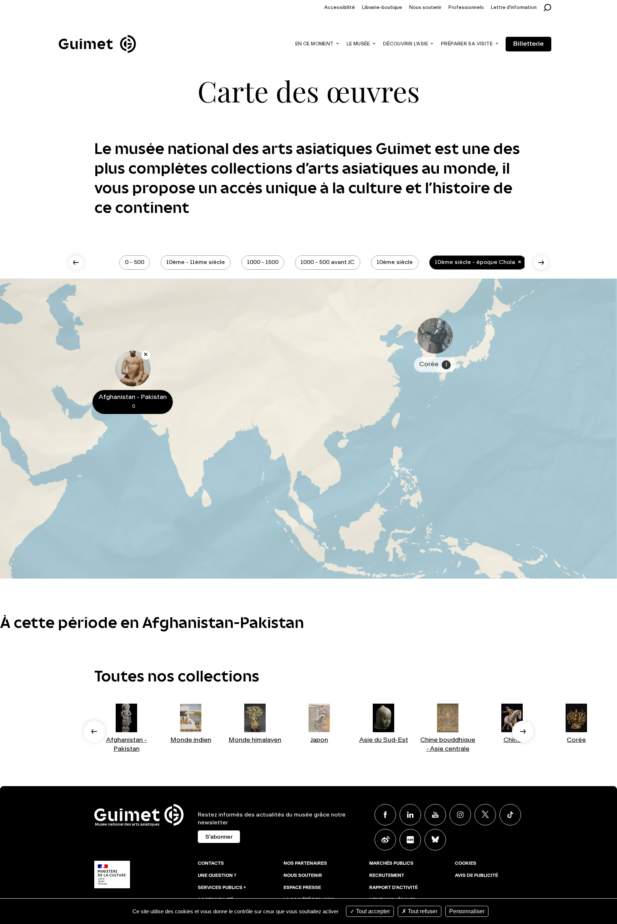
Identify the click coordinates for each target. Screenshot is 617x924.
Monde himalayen (255, 740)
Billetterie (528, 44)
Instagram (460, 814)
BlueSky (435, 839)
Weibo (385, 839)
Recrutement (386, 876)
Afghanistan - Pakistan (126, 744)
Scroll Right (541, 262)
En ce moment (314, 44)
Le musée (358, 44)
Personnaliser (467, 911)
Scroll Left (76, 262)
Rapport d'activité (393, 888)
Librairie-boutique (382, 8)
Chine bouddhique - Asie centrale (447, 744)
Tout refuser (421, 911)
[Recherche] (549, 7)
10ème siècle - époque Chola (475, 262)
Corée (576, 740)
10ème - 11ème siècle (195, 262)
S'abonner (218, 837)
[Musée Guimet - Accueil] (97, 36)
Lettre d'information (514, 8)
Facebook (385, 814)
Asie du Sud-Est (383, 740)
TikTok (510, 814)
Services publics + (222, 888)
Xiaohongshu (410, 839)
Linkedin (410, 814)
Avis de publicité (476, 876)
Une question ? (217, 876)
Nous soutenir (425, 8)
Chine (512, 740)
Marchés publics (391, 863)
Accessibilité (339, 8)
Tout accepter (372, 911)
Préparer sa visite (467, 44)
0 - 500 (134, 262)
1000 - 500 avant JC (328, 262)
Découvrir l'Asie (405, 44)
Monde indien (190, 740)
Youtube (435, 814)
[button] (94, 731)
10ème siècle (395, 262)
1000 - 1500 (263, 262)
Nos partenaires (305, 863)
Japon (319, 740)
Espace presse (302, 888)
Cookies (465, 863)
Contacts (211, 863)
